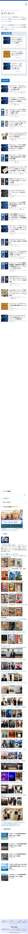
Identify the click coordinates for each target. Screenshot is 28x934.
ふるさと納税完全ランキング (8, 619)
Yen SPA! (21, 581)
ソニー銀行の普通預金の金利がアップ (11, 823)
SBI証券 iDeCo (5, 795)
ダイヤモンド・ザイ (6, 555)
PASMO (3, 749)
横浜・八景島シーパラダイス (13, 749)
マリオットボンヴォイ (7, 771)
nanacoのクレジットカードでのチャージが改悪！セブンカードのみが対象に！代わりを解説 (18, 168)
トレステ (21, 739)
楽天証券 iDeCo (5, 782)
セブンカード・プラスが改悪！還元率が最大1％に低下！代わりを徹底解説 (17, 204)
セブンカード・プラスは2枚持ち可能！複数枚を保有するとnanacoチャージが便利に (17, 146)
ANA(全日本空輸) (5, 671)
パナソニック (10, 796)
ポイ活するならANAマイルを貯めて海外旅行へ (13, 822)
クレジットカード (21, 91)
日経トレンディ (5, 581)
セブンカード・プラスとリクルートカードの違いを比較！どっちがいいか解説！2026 (17, 123)
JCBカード (11, 285)
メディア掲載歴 (19, 921)
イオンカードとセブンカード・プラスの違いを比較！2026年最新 (18, 241)
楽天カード (17, 116)
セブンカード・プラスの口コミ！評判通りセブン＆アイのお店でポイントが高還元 (17, 99)
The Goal (14, 927)
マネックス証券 (10, 719)
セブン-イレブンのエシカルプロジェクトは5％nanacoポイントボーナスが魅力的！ (18, 134)
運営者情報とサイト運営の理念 (8, 921)
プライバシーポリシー (11, 922)
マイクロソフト (20, 695)
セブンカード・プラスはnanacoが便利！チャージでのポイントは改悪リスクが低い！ (18, 253)
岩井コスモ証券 (14, 739)
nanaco (23, 92)
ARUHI (3, 696)
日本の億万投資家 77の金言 (8, 632)
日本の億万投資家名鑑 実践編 (12, 620)
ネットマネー (4, 593)
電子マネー (19, 138)
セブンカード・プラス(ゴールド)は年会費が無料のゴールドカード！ (18, 305)
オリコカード (11, 695)
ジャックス (4, 707)
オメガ (15, 771)
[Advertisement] (14, 386)
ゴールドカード (15, 19)
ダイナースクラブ (8, 661)
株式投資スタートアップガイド (11, 633)
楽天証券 (18, 719)
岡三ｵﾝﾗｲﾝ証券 (5, 739)
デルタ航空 (14, 671)
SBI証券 (3, 719)
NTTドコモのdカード (9, 682)
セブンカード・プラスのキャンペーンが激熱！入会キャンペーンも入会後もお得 (17, 87)
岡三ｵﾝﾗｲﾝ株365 (14, 782)
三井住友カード (5, 659)
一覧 (11, 554)
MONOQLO (12, 593)
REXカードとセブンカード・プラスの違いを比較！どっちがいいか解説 (17, 180)
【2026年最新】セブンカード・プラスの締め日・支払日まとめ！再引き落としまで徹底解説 (18, 215)
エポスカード (13, 659)
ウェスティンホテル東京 (12, 672)
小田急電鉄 (4, 695)
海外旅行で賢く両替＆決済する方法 (10, 825)
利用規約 (19, 922)
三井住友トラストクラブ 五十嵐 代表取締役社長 (13, 647)
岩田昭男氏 (18, 707)
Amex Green (4, 729)
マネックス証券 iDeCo (16, 795)
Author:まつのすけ (5, 543)
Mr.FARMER (21, 771)
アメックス (11, 707)
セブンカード (17, 92)
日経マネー (15, 555)
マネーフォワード (5, 807)
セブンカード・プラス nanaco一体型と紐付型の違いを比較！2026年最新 (17, 157)
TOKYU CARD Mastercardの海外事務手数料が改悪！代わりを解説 (17, 866)
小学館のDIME (14, 581)
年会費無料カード (16, 17)
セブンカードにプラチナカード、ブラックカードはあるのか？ (17, 192)
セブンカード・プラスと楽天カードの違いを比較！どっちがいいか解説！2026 (17, 111)
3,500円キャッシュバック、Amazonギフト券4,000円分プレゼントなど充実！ (12, 529)
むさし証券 (17, 729)
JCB (2, 682)
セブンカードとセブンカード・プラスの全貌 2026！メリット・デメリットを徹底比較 (18, 317)
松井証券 (11, 729)
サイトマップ (15, 923)
